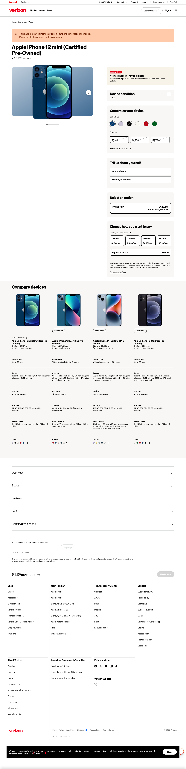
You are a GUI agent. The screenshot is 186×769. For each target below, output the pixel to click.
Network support (145, 640)
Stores (145, 2)
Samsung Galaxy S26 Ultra (62, 604)
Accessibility (143, 634)
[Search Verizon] (152, 10)
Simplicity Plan (14, 604)
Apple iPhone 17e (58, 598)
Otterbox (98, 592)
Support (134, 2)
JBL (96, 616)
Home (42, 10)
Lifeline (141, 628)
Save (49, 10)
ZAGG (97, 598)
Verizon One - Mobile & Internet (21, 622)
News (10, 678)
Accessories (13, 598)
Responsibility (14, 684)
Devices (11, 592)
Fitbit (96, 622)
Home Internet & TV (16, 616)
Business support (145, 610)
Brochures (12, 702)
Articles (11, 696)
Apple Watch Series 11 (60, 622)
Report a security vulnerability (64, 678)
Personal (13, 2)
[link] (15, 22)
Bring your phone (15, 628)
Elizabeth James (101, 628)
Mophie (97, 610)
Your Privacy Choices (75, 730)
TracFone (12, 634)
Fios (53, 628)
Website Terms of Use (61, 736)
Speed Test (142, 646)
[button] (88, 92)
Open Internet (108, 730)
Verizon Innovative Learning (19, 690)
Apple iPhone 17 (58, 592)
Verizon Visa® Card (59, 634)
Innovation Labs (14, 714)
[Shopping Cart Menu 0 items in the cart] (176, 10)
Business (25, 2)
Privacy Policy (58, 730)
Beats (96, 604)
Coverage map (159, 2)
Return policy (143, 598)
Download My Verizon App (149, 622)
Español (173, 2)
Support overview (145, 592)
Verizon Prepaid (15, 610)
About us (11, 666)
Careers (11, 672)
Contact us (121, 2)
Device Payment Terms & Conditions (66, 672)
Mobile (33, 10)
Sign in (141, 616)
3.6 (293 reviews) (22, 58)
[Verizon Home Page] (17, 10)
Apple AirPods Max (59, 610)
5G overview (13, 708)
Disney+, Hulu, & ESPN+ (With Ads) (66, 616)
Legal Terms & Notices (60, 666)
